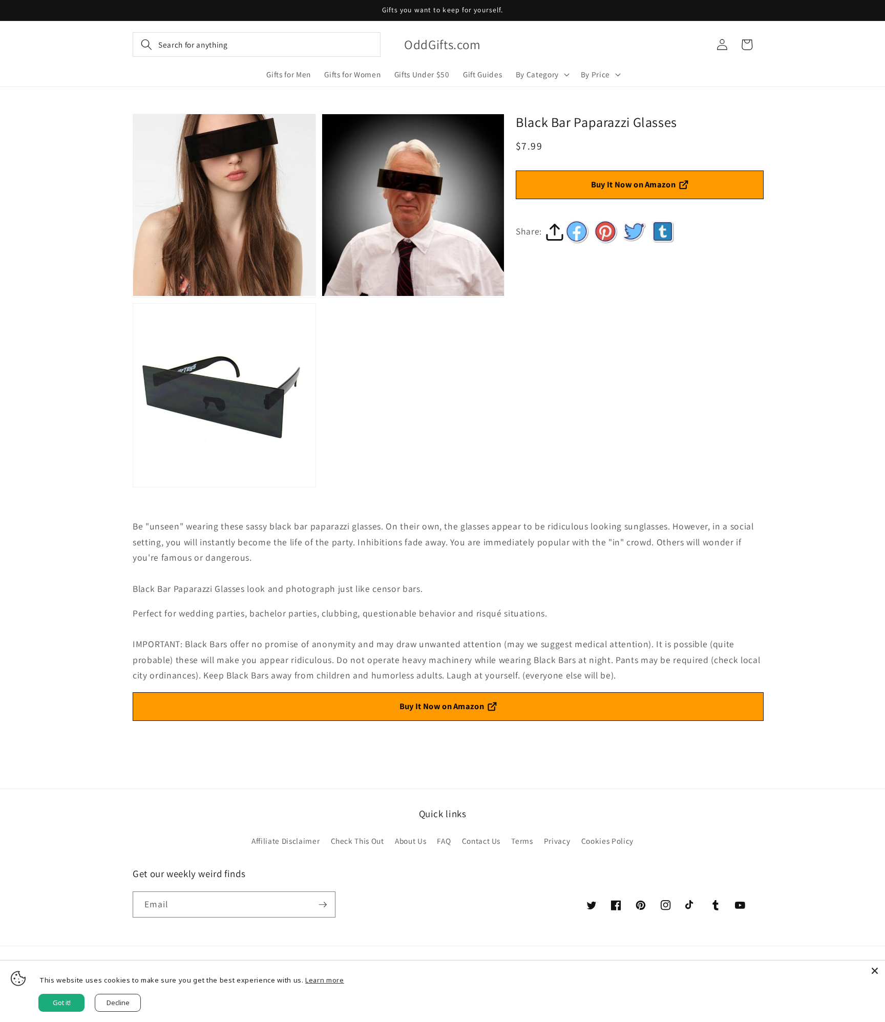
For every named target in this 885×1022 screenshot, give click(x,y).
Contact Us (481, 841)
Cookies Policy (607, 841)
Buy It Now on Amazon (633, 184)
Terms (522, 841)
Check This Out (357, 841)
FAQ (444, 841)
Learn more (324, 980)
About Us (410, 841)
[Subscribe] (322, 904)
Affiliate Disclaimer (285, 841)
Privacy (557, 841)
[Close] (875, 971)
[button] (257, 44)
